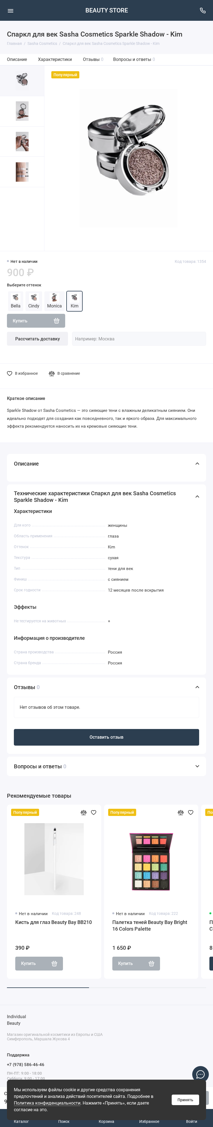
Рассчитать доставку (37, 339)
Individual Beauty (16, 1020)
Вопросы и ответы (134, 59)
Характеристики (55, 59)
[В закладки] (93, 812)
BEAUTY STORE (106, 10)
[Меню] (10, 10)
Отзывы (93, 59)
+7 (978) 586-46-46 (25, 1064)
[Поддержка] (202, 10)
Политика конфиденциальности (47, 1103)
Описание (17, 59)
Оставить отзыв (106, 737)
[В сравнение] (83, 812)
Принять (185, 1100)
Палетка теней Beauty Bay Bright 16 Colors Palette (149, 925)
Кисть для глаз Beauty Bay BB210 (53, 922)
